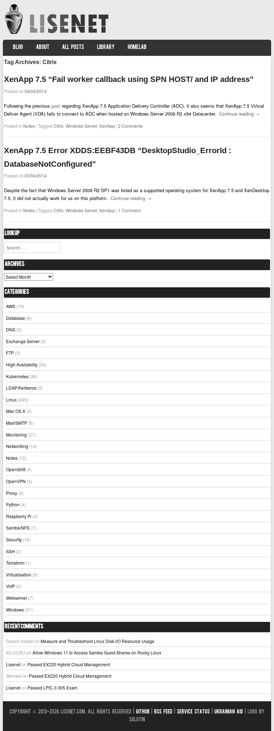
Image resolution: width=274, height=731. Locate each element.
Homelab (137, 47)
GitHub (142, 712)
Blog (18, 47)
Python (13, 504)
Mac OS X (15, 411)
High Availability (21, 364)
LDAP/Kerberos (21, 388)
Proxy (11, 493)
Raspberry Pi (18, 516)
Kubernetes (17, 376)
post (55, 105)
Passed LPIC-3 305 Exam (52, 687)
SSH (10, 551)
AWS (10, 306)
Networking (17, 446)
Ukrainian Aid (228, 712)
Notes (29, 126)
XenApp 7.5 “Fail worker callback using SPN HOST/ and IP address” (129, 79)
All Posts (73, 47)
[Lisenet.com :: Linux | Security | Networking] (57, 33)
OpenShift (15, 469)
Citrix (59, 126)
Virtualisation (18, 574)
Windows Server (81, 126)
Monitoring (16, 435)
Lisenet (13, 664)
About (42, 47)
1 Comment (129, 210)
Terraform (15, 563)
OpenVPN (16, 481)
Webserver (16, 598)
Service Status (193, 712)
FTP (10, 353)
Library (106, 47)
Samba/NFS (18, 528)
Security (14, 539)
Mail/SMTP (16, 423)
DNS (10, 329)
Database (15, 318)
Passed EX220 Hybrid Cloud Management (68, 664)
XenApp (107, 126)
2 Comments (130, 126)
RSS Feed (163, 712)
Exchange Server (23, 341)
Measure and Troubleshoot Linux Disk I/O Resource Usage (97, 641)
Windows (15, 609)
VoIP (10, 586)
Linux (11, 399)
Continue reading (239, 113)
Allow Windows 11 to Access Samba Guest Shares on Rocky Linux (96, 652)
